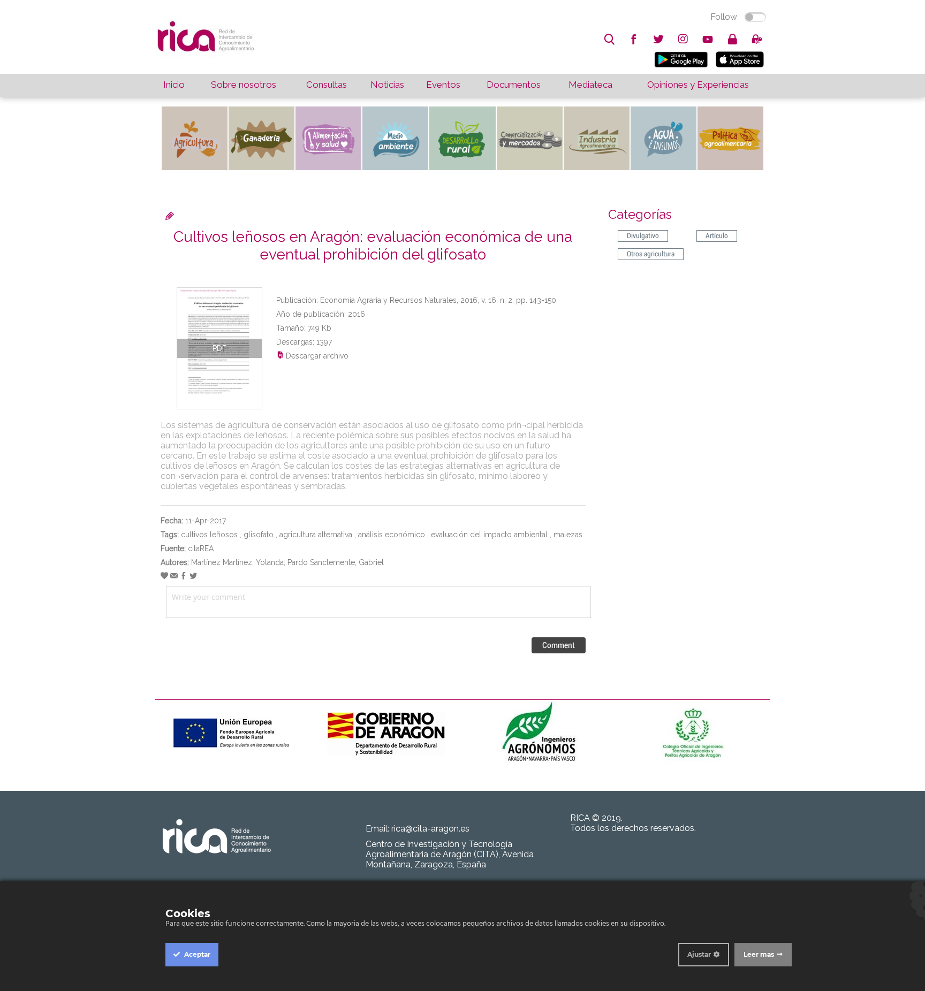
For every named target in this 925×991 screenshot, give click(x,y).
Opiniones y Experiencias (698, 84)
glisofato (259, 534)
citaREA (201, 548)
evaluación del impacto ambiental (489, 534)
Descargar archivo (316, 356)
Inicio (174, 84)
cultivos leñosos (209, 534)
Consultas (326, 84)
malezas (568, 534)
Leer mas (759, 954)
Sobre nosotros (243, 84)
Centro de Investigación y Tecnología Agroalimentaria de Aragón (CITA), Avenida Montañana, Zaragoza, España (450, 854)
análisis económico (391, 534)
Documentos (514, 84)
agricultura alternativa (315, 534)
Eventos (443, 84)
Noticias (387, 84)
